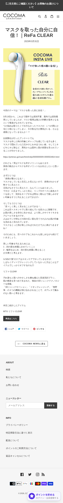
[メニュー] (58, 16)
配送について (12, 440)
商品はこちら (11, 319)
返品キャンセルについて (18, 456)
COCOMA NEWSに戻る (33, 344)
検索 (8, 369)
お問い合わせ (12, 385)
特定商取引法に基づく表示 (19, 432)
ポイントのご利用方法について (21, 448)
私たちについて (13, 377)
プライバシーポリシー (17, 425)
